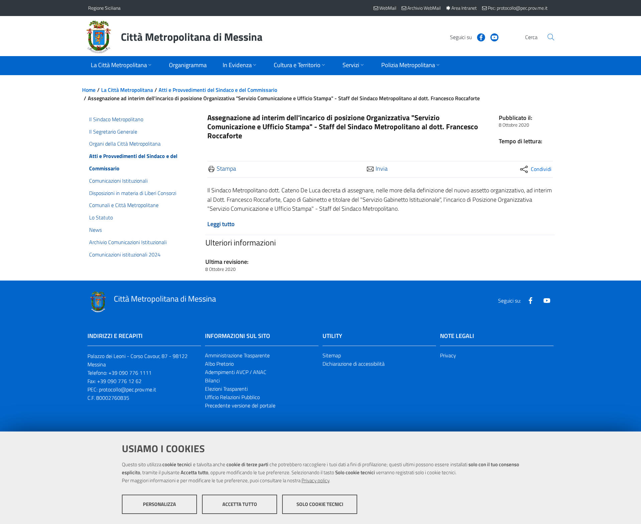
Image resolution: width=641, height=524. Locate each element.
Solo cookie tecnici (319, 504)
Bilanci (212, 380)
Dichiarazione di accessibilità (354, 364)
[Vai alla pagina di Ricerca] (551, 37)
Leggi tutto (221, 223)
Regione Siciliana (104, 7)
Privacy (448, 355)
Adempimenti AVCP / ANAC (235, 372)
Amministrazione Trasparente (237, 355)
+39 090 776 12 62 (119, 381)
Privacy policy (315, 480)
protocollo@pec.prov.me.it (127, 389)
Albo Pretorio (219, 364)
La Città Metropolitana (127, 90)
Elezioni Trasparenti (226, 389)
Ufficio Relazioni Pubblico (232, 397)
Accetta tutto (239, 504)
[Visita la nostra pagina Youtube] (491, 37)
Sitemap (332, 355)
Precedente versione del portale (240, 405)
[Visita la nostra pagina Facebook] (478, 37)
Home (88, 90)
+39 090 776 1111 (130, 373)
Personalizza (159, 504)
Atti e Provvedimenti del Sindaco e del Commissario (218, 90)
